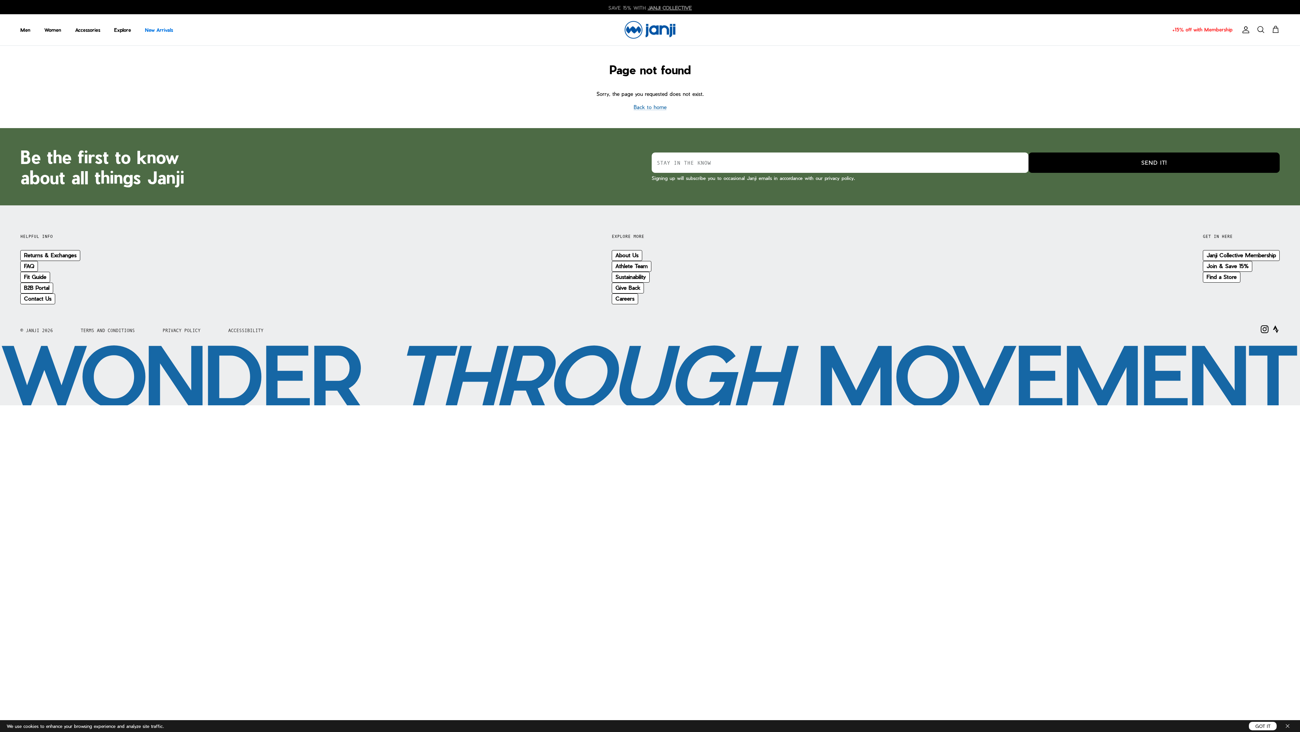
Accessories (87, 30)
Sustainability (630, 276)
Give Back (627, 287)
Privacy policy (181, 330)
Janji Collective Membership (1241, 255)
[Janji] (650, 30)
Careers (624, 298)
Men (25, 30)
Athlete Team (631, 266)
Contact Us (37, 298)
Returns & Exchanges (50, 255)
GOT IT (1263, 726)
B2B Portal (36, 287)
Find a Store (1222, 276)
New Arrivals (159, 30)
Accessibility (245, 330)
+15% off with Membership (1202, 30)
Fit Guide (35, 276)
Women (52, 30)
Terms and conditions (108, 330)
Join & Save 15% (1228, 266)
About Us (626, 255)
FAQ (29, 266)
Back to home (650, 107)
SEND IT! (1154, 162)
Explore (122, 30)
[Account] (1244, 30)
